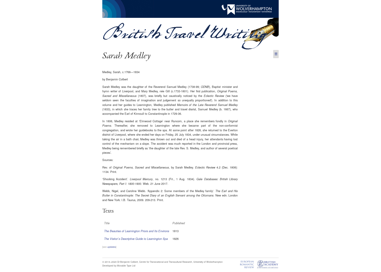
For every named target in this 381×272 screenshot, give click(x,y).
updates (111, 246)
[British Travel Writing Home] (190, 49)
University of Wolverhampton (208, 261)
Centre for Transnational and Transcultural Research (165, 261)
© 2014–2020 (109, 261)
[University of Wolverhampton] (190, 17)
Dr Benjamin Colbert (127, 261)
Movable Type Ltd (126, 265)
